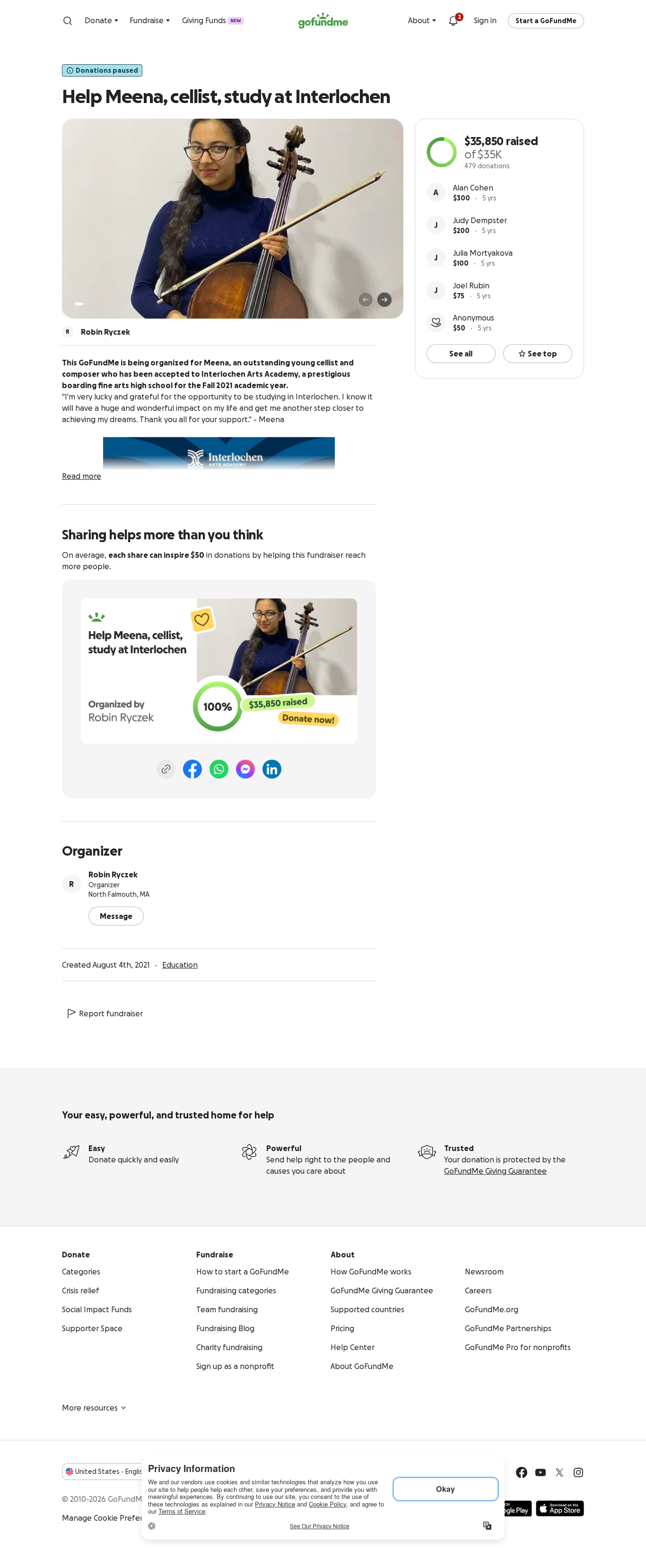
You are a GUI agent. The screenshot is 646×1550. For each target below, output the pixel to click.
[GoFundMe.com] (323, 20)
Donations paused (107, 70)
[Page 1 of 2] (79, 304)
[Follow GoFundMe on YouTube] (540, 1472)
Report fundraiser (111, 1013)
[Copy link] (166, 769)
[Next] (384, 299)
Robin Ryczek (113, 874)
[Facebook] (192, 769)
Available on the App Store (560, 1508)
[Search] (67, 20)
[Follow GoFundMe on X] (559, 1472)
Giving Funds (211, 20)
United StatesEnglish (111, 1471)
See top (542, 353)
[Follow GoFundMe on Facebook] (521, 1472)
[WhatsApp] (219, 769)
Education (180, 965)
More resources (90, 1407)
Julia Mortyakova (483, 253)
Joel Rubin (471, 285)
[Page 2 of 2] (88, 304)
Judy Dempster (480, 220)
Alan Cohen (473, 187)
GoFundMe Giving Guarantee (495, 1171)
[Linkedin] (271, 769)
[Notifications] (453, 20)
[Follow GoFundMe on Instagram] (578, 1472)
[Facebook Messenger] (245, 769)
